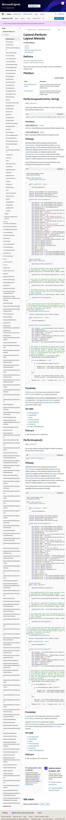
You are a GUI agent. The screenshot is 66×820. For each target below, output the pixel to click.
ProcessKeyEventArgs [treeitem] (11, 64)
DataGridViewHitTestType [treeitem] (10, 736)
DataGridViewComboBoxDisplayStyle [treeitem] (11, 681)
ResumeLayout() (33, 413)
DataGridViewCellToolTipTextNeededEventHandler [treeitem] (11, 557)
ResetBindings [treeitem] (10, 108)
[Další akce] (63, 29)
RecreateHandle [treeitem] (10, 88)
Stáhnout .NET (59, 18)
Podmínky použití (36, 819)
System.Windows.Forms (37, 60)
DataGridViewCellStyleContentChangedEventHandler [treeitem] (11, 539)
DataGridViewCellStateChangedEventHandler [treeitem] (11, 526)
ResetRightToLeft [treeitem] (10, 126)
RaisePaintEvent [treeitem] (10, 85)
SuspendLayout (30, 392)
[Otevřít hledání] (55, 14)
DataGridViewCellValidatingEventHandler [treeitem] (11, 567)
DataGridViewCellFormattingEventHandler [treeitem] (11, 487)
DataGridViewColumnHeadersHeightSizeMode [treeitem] (11, 644)
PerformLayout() (29, 52)
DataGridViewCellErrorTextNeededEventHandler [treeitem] (11, 471)
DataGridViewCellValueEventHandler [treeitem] (11, 577)
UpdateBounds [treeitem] (10, 202)
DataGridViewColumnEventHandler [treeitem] (11, 625)
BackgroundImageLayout (36, 426)
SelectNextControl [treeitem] (10, 163)
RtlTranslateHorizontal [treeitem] (12, 141)
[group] (45, 117)
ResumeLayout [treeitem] (10, 132)
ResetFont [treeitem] (8, 114)
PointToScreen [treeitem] (9, 45)
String (42, 132)
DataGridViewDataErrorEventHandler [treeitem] (11, 706)
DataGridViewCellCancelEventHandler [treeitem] (11, 449)
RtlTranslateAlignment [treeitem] (12, 135)
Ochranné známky (47, 819)
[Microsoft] (3, 14)
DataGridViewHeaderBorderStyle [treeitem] (11, 729)
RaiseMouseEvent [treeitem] (10, 82)
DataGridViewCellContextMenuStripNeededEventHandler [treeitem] (11, 461)
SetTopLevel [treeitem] (9, 184)
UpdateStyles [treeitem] (9, 205)
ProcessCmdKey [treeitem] (10, 55)
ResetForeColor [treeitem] (10, 117)
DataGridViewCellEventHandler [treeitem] (11, 478)
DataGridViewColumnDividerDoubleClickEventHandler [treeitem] (11, 615)
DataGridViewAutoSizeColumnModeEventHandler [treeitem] (11, 366)
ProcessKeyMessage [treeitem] (11, 67)
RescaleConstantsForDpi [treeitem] (12, 103)
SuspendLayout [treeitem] (10, 196)
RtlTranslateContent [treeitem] (11, 138)
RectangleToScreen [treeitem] (11, 94)
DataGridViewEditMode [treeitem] (9, 719)
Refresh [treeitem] (8, 100)
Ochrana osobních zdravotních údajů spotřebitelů (14, 819)
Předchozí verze (17, 816)
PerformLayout (30, 145)
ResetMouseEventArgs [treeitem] (12, 123)
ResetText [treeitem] (8, 129)
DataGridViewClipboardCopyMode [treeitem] (11, 594)
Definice (27, 46)
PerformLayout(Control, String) (33, 50)
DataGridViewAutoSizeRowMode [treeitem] (11, 395)
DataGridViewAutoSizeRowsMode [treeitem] (11, 400)
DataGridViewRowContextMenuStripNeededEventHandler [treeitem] (11, 799)
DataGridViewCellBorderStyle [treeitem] (11, 440)
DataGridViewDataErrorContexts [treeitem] (11, 696)
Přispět (31, 816)
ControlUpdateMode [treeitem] (8, 244)
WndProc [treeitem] (8, 211)
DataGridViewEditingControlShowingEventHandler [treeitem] (11, 715)
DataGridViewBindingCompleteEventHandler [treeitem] (11, 413)
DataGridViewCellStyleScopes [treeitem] (11, 548)
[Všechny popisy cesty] (24, 29)
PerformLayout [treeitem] (10, 39)
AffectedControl (47, 400)
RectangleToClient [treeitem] (11, 91)
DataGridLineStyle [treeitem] (8, 303)
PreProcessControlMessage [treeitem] (13, 49)
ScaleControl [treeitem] (9, 155)
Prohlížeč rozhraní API (44, 29)
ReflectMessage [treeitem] (10, 97)
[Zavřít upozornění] (62, 3)
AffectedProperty (30, 402)
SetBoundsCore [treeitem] (10, 175)
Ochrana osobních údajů (41, 816)
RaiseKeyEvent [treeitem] (10, 79)
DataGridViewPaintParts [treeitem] (9, 767)
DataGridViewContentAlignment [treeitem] (11, 691)
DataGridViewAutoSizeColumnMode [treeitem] (11, 356)
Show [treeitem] (7, 190)
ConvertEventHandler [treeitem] (9, 250)
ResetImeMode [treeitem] (10, 120)
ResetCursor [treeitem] (9, 111)
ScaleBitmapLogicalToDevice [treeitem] (13, 151)
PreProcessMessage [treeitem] (11, 53)
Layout (56, 145)
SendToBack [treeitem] (9, 166)
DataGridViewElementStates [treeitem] (10, 725)
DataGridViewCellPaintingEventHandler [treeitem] (11, 507)
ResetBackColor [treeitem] (10, 106)
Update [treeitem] (8, 199)
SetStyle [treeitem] (8, 181)
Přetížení (27, 48)
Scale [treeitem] (7, 147)
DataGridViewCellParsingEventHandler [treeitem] (11, 517)
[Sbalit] (20, 28)
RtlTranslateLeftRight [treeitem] (11, 144)
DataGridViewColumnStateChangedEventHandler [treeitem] (11, 656)
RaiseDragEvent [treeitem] (10, 76)
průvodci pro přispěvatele (31, 783)
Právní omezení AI (6, 816)
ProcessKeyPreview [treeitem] (11, 70)
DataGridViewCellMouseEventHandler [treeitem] (11, 497)
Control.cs (33, 103)
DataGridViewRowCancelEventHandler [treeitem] (11, 786)
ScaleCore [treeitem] (8, 158)
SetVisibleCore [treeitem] (10, 187)
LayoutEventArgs (47, 402)
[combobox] (11, 31)
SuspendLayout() (33, 422)
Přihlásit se (61, 14)
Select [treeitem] (7, 160)
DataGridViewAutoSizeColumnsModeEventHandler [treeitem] (11, 381)
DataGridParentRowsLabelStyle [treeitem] (11, 306)
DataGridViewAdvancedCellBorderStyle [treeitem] (11, 351)
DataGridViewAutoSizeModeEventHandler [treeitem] (11, 391)
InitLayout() (31, 424)
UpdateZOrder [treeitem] (10, 208)
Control (41, 125)
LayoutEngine (32, 415)
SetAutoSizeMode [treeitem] (10, 169)
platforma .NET (32, 29)
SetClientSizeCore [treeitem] (10, 178)
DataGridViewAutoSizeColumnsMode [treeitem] (11, 371)
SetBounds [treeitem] (9, 172)
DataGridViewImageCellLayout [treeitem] (11, 749)
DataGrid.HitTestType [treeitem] (9, 279)
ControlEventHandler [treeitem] (8, 235)
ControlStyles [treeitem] (6, 241)
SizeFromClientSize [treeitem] (11, 193)
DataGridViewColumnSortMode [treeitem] (11, 647)
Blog (24, 816)
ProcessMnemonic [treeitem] (11, 73)
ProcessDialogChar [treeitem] (11, 58)
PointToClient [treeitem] (9, 42)
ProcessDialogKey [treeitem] (10, 61)
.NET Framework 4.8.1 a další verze (37, 434)
